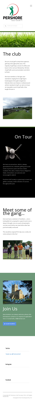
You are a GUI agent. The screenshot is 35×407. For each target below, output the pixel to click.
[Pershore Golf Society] (12, 12)
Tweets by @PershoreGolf (13, 354)
